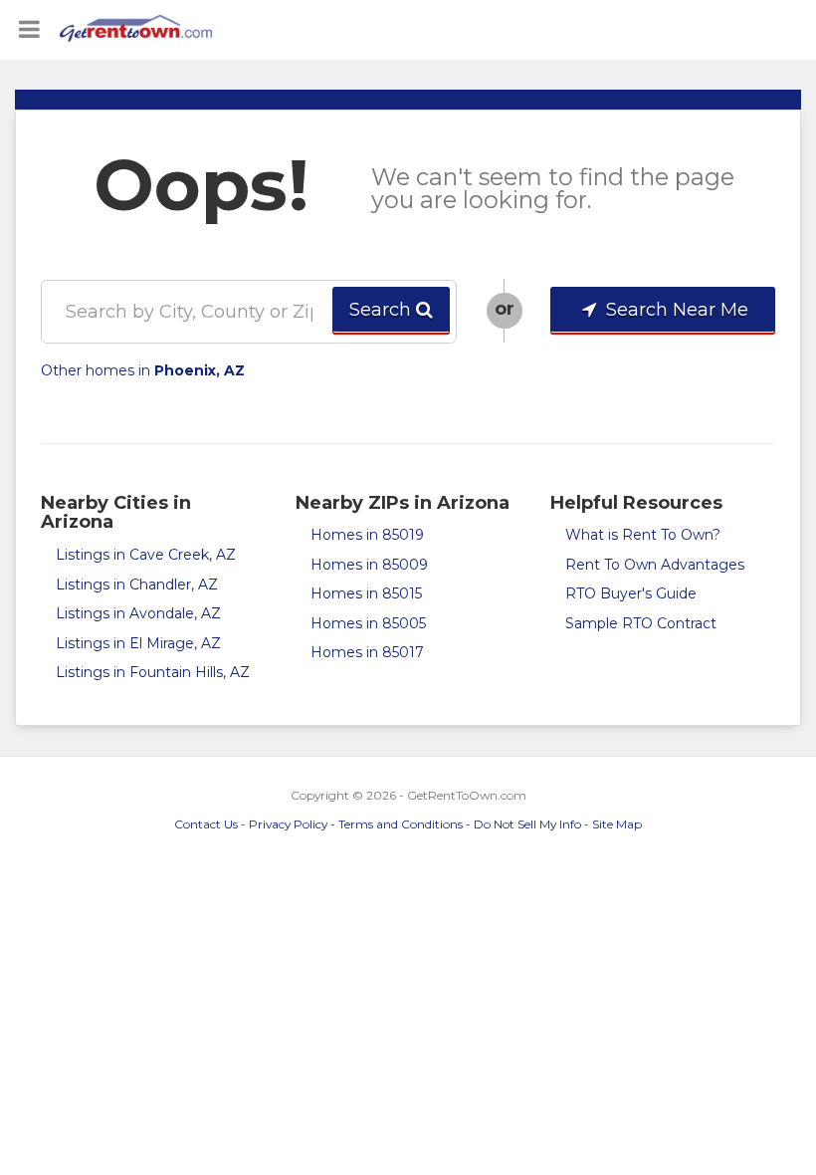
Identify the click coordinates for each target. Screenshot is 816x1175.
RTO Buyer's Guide (631, 593)
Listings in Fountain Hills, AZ (153, 672)
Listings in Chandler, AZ (137, 584)
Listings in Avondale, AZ (138, 613)
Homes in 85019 (367, 535)
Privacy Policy (288, 824)
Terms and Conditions (400, 824)
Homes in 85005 (368, 623)
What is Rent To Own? (642, 535)
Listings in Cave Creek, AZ (146, 555)
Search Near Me (674, 310)
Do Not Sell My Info (527, 824)
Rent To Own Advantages (654, 565)
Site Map (617, 824)
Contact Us (206, 824)
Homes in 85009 (369, 565)
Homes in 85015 (366, 593)
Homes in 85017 (367, 652)
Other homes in (143, 370)
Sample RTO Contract (640, 623)
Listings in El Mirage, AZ (138, 643)
